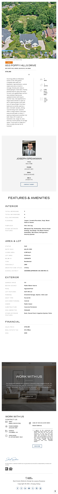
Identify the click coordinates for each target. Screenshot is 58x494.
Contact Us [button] (29, 396)
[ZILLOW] (40, 488)
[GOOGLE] (36, 488)
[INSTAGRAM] (21, 488)
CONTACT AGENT (29, 184)
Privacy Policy (35, 484)
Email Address (37, 425)
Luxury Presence (39, 481)
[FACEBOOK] (17, 488)
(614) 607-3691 (29, 169)
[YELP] (32, 488)
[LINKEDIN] (25, 488)
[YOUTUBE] (29, 488)
